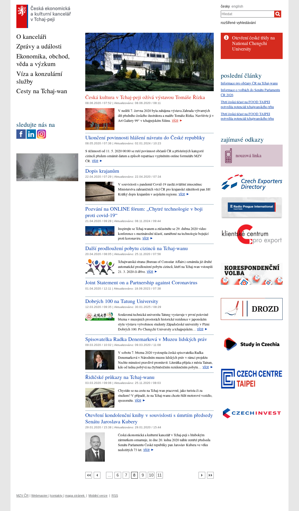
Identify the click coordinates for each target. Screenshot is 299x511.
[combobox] (247, 14)
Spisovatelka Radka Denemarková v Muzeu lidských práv (146, 338)
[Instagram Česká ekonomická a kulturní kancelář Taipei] (41, 131)
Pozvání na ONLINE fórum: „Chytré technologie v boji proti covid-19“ (144, 212)
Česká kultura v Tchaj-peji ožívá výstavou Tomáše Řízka (145, 97)
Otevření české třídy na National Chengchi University (253, 43)
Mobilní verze (97, 495)
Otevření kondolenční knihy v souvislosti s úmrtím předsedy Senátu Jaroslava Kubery (149, 418)
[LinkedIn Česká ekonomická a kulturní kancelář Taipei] (31, 131)
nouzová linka (248, 155)
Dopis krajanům (102, 170)
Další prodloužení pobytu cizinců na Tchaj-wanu (136, 248)
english (237, 6)
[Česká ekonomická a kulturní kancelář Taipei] (43, 6)
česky (225, 6)
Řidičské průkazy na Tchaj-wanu (119, 376)
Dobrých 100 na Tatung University (121, 300)
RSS (115, 495)
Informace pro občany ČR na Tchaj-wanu (249, 83)
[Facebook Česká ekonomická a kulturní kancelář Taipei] (21, 131)
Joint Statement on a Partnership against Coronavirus (141, 282)
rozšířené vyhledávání (238, 23)
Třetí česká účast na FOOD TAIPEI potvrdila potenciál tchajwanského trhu (247, 104)
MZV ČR (22, 495)
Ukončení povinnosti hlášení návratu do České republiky (145, 137)
